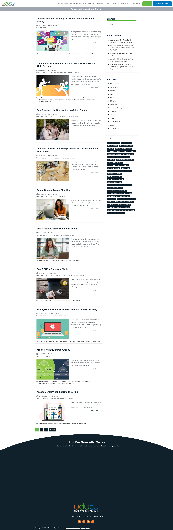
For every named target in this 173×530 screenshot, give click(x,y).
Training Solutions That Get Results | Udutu (72, 3)
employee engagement (115, 162)
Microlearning (124, 196)
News (112, 118)
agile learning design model (66, 383)
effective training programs (61, 53)
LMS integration (113, 196)
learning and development (77, 53)
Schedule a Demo (162, 3)
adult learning (43, 423)
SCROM (78, 300)
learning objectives (64, 423)
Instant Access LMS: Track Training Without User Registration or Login (121, 41)
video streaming (95, 341)
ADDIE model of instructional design (60, 381)
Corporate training (129, 151)
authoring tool (127, 145)
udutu (124, 210)
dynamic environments (45, 99)
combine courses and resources (48, 98)
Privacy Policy (85, 528)
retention (127, 204)
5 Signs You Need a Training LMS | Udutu (121, 54)
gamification (112, 171)
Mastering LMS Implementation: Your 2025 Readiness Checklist (121, 60)
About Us (116, 3)
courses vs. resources (74, 98)
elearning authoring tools (46, 300)
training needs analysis (45, 55)
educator (126, 157)
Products (91, 3)
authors (110, 148)
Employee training (113, 168)
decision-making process (46, 53)
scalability (111, 207)
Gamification (114, 104)
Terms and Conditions (73, 528)
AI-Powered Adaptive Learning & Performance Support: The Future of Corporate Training (121, 67)
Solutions (100, 3)
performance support (115, 204)
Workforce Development (116, 213)
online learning (62, 341)
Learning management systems (117, 193)
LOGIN (147, 3)
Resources (124, 3)
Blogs (112, 97)
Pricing (108, 3)
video (79, 341)
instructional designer (51, 341)
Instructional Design (45, 28)
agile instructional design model (48, 383)
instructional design (51, 260)
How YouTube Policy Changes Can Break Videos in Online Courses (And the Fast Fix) (122, 48)
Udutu (112, 125)
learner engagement (114, 182)
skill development (91, 53)
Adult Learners (43, 72)
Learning (58, 158)
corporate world (62, 98)
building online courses (123, 148)
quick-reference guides (78, 99)
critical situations (86, 98)
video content (86, 341)
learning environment (115, 187)
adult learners (126, 143)
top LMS (119, 207)
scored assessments (77, 423)
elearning (41, 341)
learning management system (62, 300)
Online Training (73, 72)
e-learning (42, 260)
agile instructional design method (81, 381)
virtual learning (76, 260)
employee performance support (118, 165)
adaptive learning (113, 143)
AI (120, 145)
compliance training (114, 151)
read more (94, 42)
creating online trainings (116, 154)
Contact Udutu (135, 3)
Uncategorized (114, 128)
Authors (112, 90)
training (126, 207)
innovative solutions (114, 173)
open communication (126, 201)
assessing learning (53, 423)
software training (72, 341)
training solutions (66, 260)
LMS (61, 235)
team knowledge (90, 99)
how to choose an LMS (124, 171)
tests (85, 423)
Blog (40, 235)
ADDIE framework (44, 381)
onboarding (112, 199)
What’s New (89, 516)
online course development (126, 199)
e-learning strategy (114, 157)
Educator (113, 101)
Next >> (52, 429)
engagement (125, 168)
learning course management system (119, 185)
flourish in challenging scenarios (62, 99)
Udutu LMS (131, 210)
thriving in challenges (45, 101)
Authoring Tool (44, 116)
